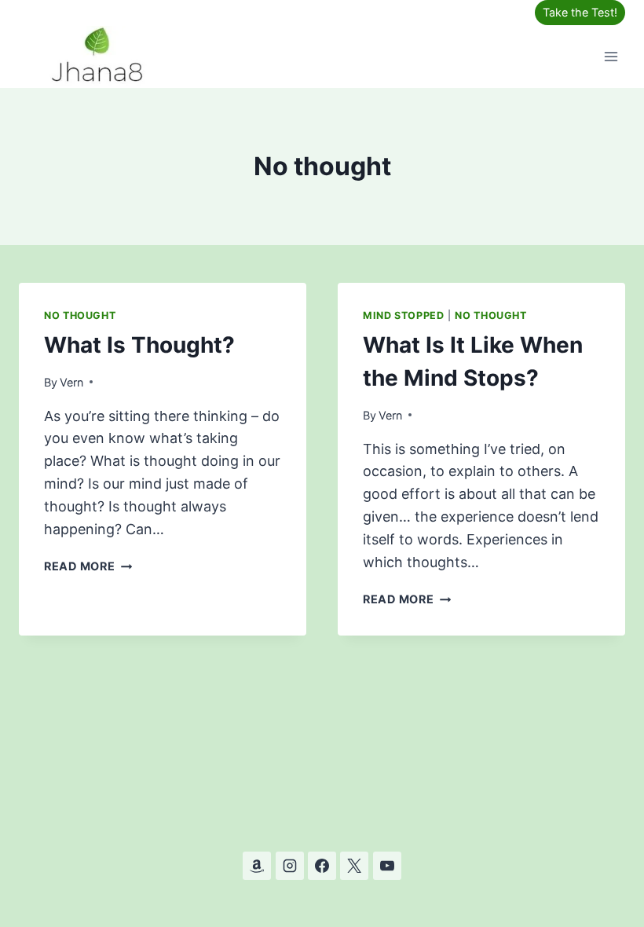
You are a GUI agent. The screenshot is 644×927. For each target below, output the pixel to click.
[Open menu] (610, 56)
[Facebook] (322, 866)
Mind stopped (404, 315)
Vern (71, 382)
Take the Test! (580, 12)
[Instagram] (290, 866)
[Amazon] (257, 866)
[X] (354, 866)
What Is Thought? (139, 345)
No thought (79, 315)
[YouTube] (387, 866)
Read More (88, 566)
